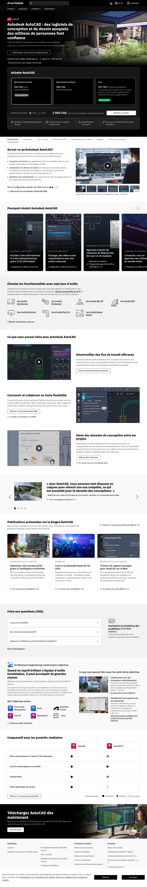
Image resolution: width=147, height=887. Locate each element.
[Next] (138, 208)
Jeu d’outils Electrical (26, 312)
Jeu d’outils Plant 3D (60, 312)
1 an (34, 113)
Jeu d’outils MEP (127, 301)
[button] (54, 623)
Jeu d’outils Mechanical (56, 302)
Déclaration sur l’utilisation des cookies (38, 877)
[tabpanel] (108, 166)
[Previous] (133, 208)
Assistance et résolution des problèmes (123, 627)
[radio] (31, 91)
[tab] (81, 189)
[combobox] (49, 3)
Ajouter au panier (121, 113)
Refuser (105, 877)
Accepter (133, 877)
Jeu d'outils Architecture (22, 302)
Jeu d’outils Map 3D (94, 301)
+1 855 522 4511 (56, 59)
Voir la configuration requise (20, 187)
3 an (43, 113)
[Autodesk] (15, 3)
